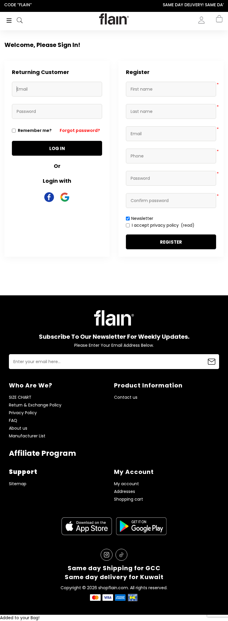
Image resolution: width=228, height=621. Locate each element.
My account (126, 484)
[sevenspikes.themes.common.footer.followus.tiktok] (121, 555)
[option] (116, 5)
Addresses (124, 491)
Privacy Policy (23, 413)
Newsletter (142, 218)
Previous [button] (4, 4)
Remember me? (35, 130)
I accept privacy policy (155, 225)
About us (18, 428)
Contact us (125, 397)
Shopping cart (128, 499)
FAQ (13, 420)
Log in (57, 148)
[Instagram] (107, 555)
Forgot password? (80, 130)
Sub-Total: (212, 51)
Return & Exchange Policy (35, 405)
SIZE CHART (20, 397)
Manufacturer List (27, 436)
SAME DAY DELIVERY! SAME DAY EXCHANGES (116, 5)
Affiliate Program (42, 453)
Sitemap (17, 484)
